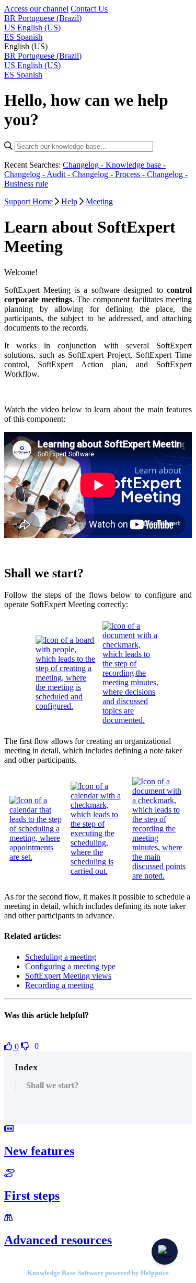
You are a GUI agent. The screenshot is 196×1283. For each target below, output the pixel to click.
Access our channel (36, 8)
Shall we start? (52, 1085)
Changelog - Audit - (38, 174)
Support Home (28, 201)
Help (69, 201)
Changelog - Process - (109, 174)
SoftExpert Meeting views (68, 975)
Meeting (99, 201)
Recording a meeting (59, 985)
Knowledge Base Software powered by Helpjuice (98, 1273)
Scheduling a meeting (60, 956)
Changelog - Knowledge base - (114, 164)
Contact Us (89, 8)
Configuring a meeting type (70, 966)
